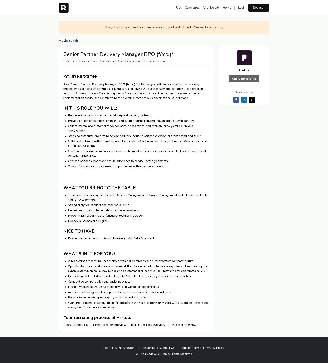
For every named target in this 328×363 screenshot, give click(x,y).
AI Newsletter (124, 348)
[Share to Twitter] (252, 100)
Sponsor (259, 8)
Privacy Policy (215, 348)
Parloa (67, 61)
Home (227, 8)
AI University (211, 8)
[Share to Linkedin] (244, 100)
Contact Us (167, 348)
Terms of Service (190, 348)
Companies (192, 8)
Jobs (179, 8)
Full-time (81, 61)
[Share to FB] (236, 100)
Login (241, 8)
